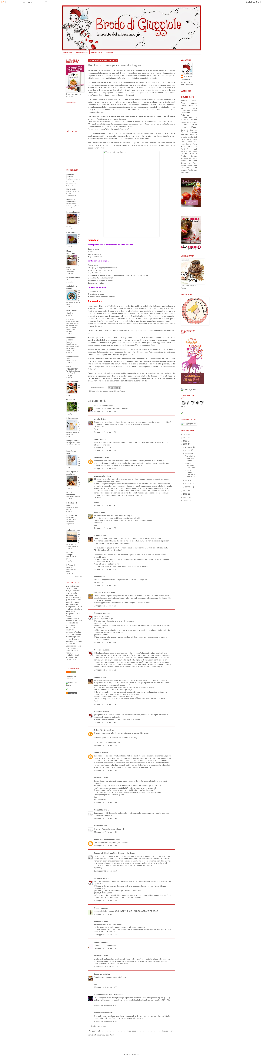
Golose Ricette (100, 730)
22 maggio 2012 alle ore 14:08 (105, 987)
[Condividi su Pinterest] (119, 387)
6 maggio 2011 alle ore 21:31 (105, 432)
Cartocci (183, 105)
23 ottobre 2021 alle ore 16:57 (105, 1005)
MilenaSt (97, 810)
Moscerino (98, 613)
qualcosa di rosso (73, 530)
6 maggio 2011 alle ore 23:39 (105, 450)
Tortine (194, 168)
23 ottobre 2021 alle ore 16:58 (105, 1021)
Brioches (194, 103)
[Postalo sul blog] (111, 387)
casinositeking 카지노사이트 (105, 995)
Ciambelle (194, 110)
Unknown (97, 753)
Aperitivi (194, 101)
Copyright (109, 52)
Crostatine (184, 128)
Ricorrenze (184, 158)
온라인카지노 (165, 1000)
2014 (185, 434)
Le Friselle (79, 385)
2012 (185, 441)
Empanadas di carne (73, 496)
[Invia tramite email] (109, 387)
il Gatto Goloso (72, 418)
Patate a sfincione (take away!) (190, 465)
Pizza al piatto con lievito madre (190, 458)
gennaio (188, 487)
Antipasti (184, 101)
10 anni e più (70, 280)
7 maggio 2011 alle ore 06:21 (105, 469)
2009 (185, 494)
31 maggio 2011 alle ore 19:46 (105, 948)
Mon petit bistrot (72, 441)
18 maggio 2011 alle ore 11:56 (105, 871)
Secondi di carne (189, 161)
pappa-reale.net (72, 356)
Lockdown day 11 (79, 406)
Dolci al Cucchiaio (189, 130)
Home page (67, 52)
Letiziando (98, 458)
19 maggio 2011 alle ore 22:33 (105, 914)
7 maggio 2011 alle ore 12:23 (105, 528)
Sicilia (183, 165)
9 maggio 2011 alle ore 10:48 (105, 642)
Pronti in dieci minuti (189, 151)
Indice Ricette (96, 52)
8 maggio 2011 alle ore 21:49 (105, 585)
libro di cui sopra (113, 145)
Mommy (97, 908)
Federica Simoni (100, 405)
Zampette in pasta (101, 593)
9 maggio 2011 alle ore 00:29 (105, 606)
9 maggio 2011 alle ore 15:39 (105, 723)
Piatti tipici (186, 146)
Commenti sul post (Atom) (104, 1035)
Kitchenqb (70, 319)
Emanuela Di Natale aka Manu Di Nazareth (110, 853)
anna (96, 419)
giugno (188, 450)
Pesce (195, 144)
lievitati (194, 137)
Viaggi (190, 170)
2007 (185, 500)
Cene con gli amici (189, 106)
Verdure (184, 170)
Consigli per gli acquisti (189, 122)
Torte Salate (185, 168)
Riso (190, 158)
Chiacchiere (185, 110)
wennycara (98, 476)
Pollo (195, 146)
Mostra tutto (78, 576)
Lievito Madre (186, 139)
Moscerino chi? (82, 52)
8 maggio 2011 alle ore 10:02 (105, 569)
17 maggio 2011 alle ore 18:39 (105, 819)
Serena (97, 577)
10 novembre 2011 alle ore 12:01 (106, 967)
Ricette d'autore (119, 391)
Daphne (97, 536)
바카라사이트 (138, 1018)
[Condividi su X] (114, 387)
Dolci (97, 391)
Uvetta (96, 440)
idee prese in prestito (107, 391)
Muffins (189, 142)
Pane (195, 142)
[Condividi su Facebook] (116, 387)
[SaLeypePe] (67, 689)
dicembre (189, 447)
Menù (183, 142)
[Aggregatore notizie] (71, 694)
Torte (195, 165)
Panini (183, 144)
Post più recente (95, 1031)
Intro (189, 137)
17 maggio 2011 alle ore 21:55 (105, 846)
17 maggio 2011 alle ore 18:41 (105, 832)
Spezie (189, 165)
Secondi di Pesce (189, 163)
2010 (185, 491)
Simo (96, 513)
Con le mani (192, 120)
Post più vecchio (168, 1031)
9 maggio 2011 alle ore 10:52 (105, 670)
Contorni (184, 124)
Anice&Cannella (72, 381)
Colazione (185, 115)
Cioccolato (185, 113)
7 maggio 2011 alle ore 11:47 (105, 505)
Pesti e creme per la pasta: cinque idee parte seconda (73, 181)
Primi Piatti (192, 149)
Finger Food (186, 132)
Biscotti (184, 103)
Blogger (136, 1054)
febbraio (188, 484)
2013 (185, 438)
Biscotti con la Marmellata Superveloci (71, 522)
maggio (188, 453)
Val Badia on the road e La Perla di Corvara (73, 373)
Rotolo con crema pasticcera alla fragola (114, 65)
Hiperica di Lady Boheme (104, 840)
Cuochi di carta (72, 233)
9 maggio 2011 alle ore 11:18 (105, 704)
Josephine (98, 974)
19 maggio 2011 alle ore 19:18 (105, 901)
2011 (185, 444)
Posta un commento (98, 1026)
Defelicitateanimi (73, 278)
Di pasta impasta (73, 212)
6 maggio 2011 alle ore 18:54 (105, 412)
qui (133, 92)
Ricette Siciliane (189, 156)
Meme (195, 139)
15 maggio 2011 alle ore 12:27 (105, 771)
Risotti (195, 158)
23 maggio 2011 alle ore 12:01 (105, 935)
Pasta (188, 144)
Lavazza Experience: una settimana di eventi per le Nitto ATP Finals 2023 (72, 346)
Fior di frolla (71, 189)
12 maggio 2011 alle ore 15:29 (105, 745)
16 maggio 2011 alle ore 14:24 (105, 802)
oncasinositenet (100, 1013)
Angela (97, 942)
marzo (187, 480)
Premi (183, 149)
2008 (185, 497)
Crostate (194, 124)
